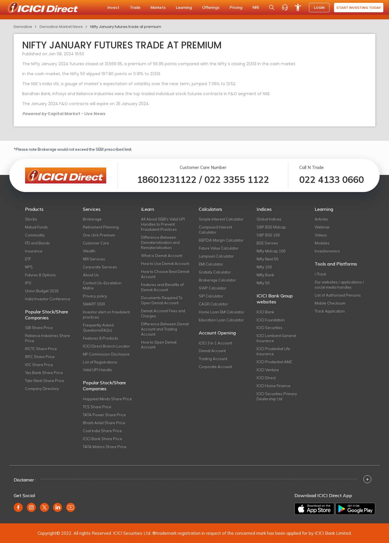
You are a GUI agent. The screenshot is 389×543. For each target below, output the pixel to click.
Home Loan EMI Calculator (221, 312)
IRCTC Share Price (41, 348)
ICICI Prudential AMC (274, 362)
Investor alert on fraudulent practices (106, 314)
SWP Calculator (212, 288)
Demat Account (212, 350)
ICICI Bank (265, 312)
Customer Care (96, 243)
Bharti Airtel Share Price (104, 422)
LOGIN (319, 7)
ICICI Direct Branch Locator (106, 346)
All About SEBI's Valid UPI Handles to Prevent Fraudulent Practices (163, 224)
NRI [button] (256, 7)
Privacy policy (95, 296)
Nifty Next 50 (268, 259)
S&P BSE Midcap (271, 227)
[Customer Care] (285, 7)
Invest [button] (113, 7)
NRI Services (94, 259)
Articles (321, 219)
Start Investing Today (358, 7)
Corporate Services (100, 267)
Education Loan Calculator (221, 320)
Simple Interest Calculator (221, 219)
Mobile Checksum (330, 303)
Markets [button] (158, 7)
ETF (28, 259)
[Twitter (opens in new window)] (44, 507)
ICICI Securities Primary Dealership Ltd (277, 396)
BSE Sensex (267, 243)
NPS (29, 267)
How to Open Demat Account (159, 345)
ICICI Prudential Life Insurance (273, 351)
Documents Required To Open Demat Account (162, 300)
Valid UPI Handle (97, 370)
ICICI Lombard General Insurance (276, 338)
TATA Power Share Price (104, 415)
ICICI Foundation (271, 320)
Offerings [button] (211, 7)
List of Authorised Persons (338, 295)
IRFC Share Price (40, 356)
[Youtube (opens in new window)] (70, 507)
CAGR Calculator (213, 304)
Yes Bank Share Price (44, 372)
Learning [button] (184, 7)
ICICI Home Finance (273, 385)
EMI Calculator (211, 264)
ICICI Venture (268, 370)
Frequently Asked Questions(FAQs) (98, 327)
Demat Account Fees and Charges (163, 313)
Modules (322, 243)
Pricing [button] (236, 7)
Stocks (31, 219)
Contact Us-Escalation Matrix (102, 285)
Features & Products (100, 338)
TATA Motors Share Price (104, 446)
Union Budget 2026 (42, 291)
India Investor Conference (47, 299)
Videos (321, 235)
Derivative (23, 26)
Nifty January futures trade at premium (125, 26)
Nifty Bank (265, 275)
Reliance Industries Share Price (47, 338)
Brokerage (92, 219)
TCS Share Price (97, 407)
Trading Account (213, 358)
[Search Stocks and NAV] (271, 7)
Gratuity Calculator (215, 272)
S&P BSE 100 (268, 235)
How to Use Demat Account (165, 263)
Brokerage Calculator (217, 280)
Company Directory (42, 388)
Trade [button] (135, 7)
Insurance (33, 251)
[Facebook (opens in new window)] (18, 507)
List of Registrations (100, 362)
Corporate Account (215, 366)
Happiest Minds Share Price (107, 399)
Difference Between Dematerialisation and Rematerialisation (160, 242)
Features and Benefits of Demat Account (162, 287)
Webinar (322, 227)
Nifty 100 (264, 267)
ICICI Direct (266, 377)
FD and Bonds (37, 243)
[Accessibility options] (298, 7)
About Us (91, 275)
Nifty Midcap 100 (271, 251)
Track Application (330, 311)
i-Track (320, 274)
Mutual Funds (36, 227)
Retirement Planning (101, 227)
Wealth (89, 251)
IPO (28, 283)
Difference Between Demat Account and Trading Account (165, 329)
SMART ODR (94, 304)
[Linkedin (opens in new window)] (57, 507)
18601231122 (166, 179)
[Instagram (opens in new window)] (31, 507)
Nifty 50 (263, 283)
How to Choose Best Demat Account (165, 274)
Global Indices (269, 219)
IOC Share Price (39, 364)
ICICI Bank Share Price (102, 438)
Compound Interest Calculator (215, 229)
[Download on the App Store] (314, 509)
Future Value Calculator (219, 248)
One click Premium (99, 235)
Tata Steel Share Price (44, 380)
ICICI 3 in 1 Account (215, 343)
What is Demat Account (161, 255)
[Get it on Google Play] (355, 509)
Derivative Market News (61, 26)
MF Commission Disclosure (106, 354)
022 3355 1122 (236, 179)
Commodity (35, 235)
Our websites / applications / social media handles (339, 284)
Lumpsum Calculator (216, 256)
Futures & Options (40, 275)
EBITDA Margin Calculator (221, 240)
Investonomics (327, 251)
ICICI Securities (269, 327)
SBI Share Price (39, 327)
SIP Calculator (211, 296)
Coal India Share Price (102, 430)
